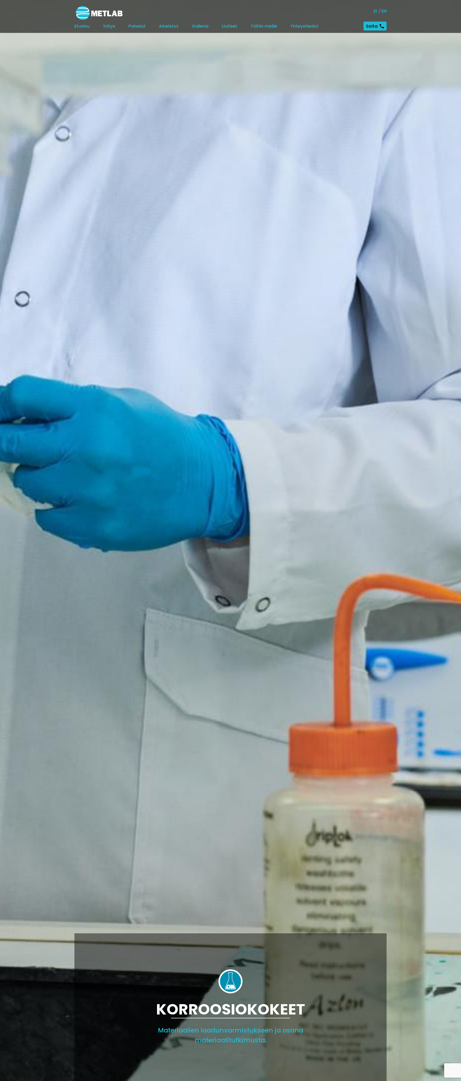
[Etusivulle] (99, 13)
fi (375, 11)
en (384, 11)
